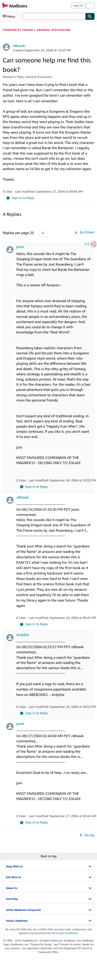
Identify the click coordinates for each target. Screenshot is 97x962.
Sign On (78, 5)
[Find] (90, 16)
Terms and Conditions (64, 933)
